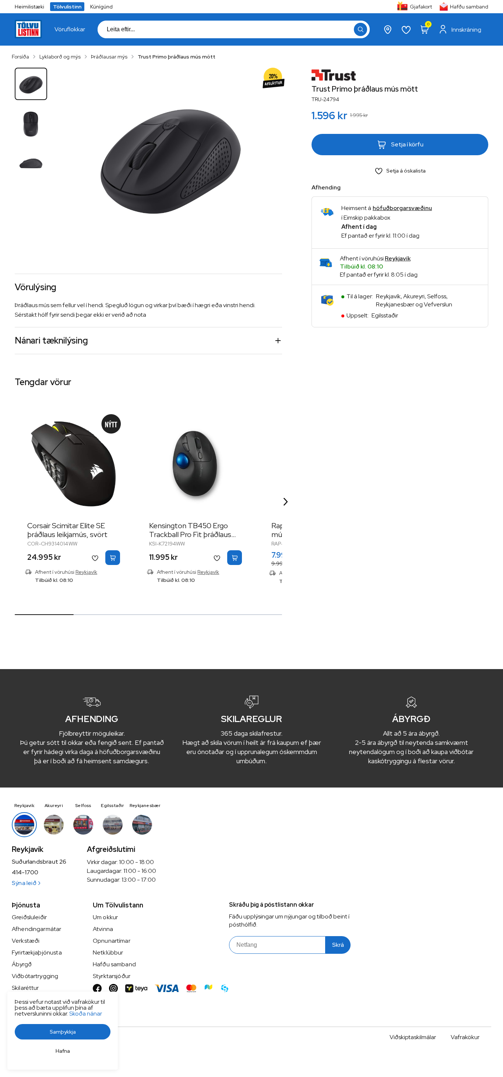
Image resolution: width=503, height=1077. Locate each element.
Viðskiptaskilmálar (413, 1037)
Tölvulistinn (67, 6)
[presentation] (70, 29)
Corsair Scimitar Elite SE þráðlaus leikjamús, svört (67, 530)
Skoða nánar (85, 1013)
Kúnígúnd (101, 6)
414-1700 (25, 872)
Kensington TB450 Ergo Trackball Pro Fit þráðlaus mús (190, 534)
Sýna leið (24, 883)
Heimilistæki (29, 6)
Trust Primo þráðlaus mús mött (176, 56)
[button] (360, 29)
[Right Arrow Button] (286, 501)
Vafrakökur (465, 1037)
